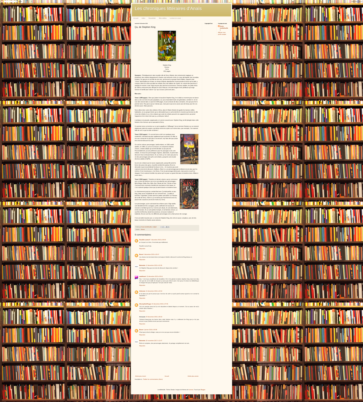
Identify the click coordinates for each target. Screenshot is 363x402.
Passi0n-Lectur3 (144, 239)
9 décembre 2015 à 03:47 (151, 254)
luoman (191, 389)
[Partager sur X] (165, 227)
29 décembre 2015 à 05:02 (154, 316)
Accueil (135, 18)
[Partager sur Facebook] (167, 227)
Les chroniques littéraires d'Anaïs (168, 8)
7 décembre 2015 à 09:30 (158, 239)
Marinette (142, 265)
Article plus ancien (193, 376)
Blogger (203, 389)
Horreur (143, 229)
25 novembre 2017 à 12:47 (154, 340)
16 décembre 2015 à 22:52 (154, 291)
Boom (141, 254)
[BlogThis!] (163, 227)
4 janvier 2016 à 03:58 (150, 329)
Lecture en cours (175, 18)
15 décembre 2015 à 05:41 (155, 276)
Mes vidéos (163, 18)
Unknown (142, 291)
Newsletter (152, 18)
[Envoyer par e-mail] (161, 227)
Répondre (142, 248)
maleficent (142, 276)
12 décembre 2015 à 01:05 (154, 265)
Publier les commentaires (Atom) (153, 379)
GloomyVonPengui (145, 304)
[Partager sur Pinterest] (168, 227)
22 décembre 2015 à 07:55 (160, 304)
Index (143, 18)
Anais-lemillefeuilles (224, 28)
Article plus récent (140, 376)
